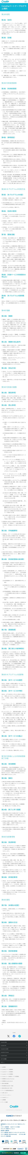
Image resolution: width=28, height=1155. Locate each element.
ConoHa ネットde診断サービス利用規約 (10, 1076)
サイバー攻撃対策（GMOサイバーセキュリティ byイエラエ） (13, 1132)
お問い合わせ (5, 1092)
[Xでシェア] (8, 1036)
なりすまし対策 (22, 1134)
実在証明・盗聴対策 (5, 1130)
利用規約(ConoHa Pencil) (7, 1081)
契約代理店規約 (5, 1083)
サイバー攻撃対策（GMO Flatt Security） (9, 1134)
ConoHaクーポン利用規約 (7, 1074)
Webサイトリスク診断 (15, 1127)
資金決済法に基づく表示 (7, 1088)
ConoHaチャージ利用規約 (7, 1071)
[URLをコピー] (19, 1036)
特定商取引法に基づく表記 (7, 1085)
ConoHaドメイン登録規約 (7, 1069)
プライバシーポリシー (6, 1095)
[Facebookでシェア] (14, 1036)
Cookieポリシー (5, 1097)
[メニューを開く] (25, 2)
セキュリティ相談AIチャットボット (8, 1128)
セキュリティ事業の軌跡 (6, 1136)
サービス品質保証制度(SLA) (8, 1090)
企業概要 (4, 1099)
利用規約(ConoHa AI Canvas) (8, 1078)
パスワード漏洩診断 (5, 1127)
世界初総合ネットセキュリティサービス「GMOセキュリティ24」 (13, 1124)
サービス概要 (5, 1102)
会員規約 (4, 1067)
